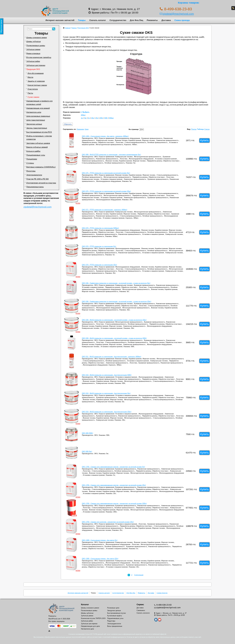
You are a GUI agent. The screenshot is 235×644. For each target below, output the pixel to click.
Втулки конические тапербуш (38, 57)
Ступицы (30, 163)
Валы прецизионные (114, 626)
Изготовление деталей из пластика (41, 183)
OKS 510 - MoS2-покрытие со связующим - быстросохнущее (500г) (106, 375)
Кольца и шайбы (33, 151)
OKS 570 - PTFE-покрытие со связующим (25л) (99, 265)
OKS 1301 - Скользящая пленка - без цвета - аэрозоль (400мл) (105, 136)
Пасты (30, 93)
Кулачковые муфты (114, 616)
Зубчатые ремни (33, 49)
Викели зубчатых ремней (37, 147)
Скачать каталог (97, 20)
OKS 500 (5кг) (87, 451)
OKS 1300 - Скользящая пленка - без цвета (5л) (99, 540)
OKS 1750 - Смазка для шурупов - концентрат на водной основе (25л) (108, 522)
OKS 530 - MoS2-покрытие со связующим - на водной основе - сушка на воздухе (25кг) (114, 320)
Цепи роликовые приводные (38, 116)
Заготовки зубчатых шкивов (38, 143)
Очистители (33, 89)
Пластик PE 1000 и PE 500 (37, 179)
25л (97, 118)
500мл (111, 118)
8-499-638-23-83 (163, 605)
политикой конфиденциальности (114, 637)
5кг (85, 118)
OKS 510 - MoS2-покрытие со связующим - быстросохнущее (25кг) (106, 412)
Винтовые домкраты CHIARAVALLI (41, 167)
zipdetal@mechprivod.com (178, 13)
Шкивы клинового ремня (36, 38)
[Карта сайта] (49, 631)
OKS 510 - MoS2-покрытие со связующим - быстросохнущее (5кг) (106, 393)
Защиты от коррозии (36, 81)
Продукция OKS (33, 69)
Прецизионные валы (35, 187)
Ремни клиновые (33, 53)
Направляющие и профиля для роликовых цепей (39, 102)
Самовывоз (141, 610)
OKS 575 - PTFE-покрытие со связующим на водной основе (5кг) (106, 173)
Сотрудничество (118, 20)
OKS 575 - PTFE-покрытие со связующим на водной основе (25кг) (106, 191)
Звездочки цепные (34, 124)
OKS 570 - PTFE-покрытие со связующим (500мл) (100, 228)
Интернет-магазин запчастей (60, 20)
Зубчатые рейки (33, 61)
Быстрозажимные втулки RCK (39, 132)
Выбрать (85, 112)
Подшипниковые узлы (35, 155)
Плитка (193, 129)
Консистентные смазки (37, 85)
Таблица (200, 129)
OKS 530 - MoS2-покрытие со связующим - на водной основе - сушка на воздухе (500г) (114, 338)
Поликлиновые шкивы (35, 46)
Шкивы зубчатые (33, 41)
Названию (80, 129)
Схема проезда (182, 20)
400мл (83, 115)
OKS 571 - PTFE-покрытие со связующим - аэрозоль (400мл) (104, 210)
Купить (204, 140)
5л (89, 118)
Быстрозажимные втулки (116, 613)
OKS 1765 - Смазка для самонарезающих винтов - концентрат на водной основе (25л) (114, 485)
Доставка (166, 20)
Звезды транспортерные (36, 128)
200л (101, 118)
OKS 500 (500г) (87, 433)
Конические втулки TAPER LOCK (93, 618)
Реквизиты (152, 20)
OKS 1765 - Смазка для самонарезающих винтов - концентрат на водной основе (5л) (113, 467)
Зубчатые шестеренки (35, 65)
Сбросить (68, 124)
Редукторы (30, 171)
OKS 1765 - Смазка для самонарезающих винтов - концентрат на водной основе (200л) (114, 503)
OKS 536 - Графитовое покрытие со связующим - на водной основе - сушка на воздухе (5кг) (116, 283)
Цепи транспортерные (35, 120)
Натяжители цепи (33, 112)
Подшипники (31, 159)
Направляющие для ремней (38, 108)
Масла (30, 77)
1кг (82, 118)
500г (106, 118)
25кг (92, 118)
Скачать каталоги (143, 613)
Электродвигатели (34, 175)
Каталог (85, 604)
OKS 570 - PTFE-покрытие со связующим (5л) (99, 246)
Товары (82, 20)
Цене (86, 129)
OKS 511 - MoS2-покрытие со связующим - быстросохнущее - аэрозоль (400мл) (111, 357)
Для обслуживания (36, 73)
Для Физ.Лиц (136, 20)
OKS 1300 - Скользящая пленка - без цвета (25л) (100, 559)
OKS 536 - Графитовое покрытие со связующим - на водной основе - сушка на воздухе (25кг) (116, 301)
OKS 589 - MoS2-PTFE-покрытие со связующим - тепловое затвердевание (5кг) (111, 154)
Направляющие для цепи (90, 626)
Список (207, 129)
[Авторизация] (233, 8)
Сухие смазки (33, 97)
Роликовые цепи (113, 608)
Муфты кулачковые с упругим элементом (39, 137)
